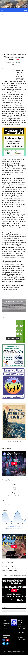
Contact (5, 628)
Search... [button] (5, 637)
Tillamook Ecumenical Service (9, 570)
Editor (14, 64)
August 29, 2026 (21, 628)
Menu (25, 10)
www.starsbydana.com (9, 289)
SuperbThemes (15, 652)
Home (4, 620)
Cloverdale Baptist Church (8, 566)
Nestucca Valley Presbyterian (9, 568)
